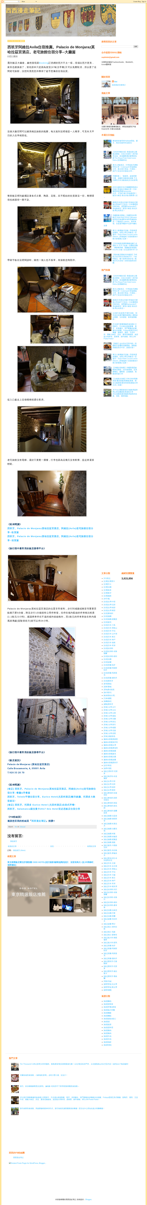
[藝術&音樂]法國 (110, 757)
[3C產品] (107, 578)
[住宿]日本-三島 (109, 625)
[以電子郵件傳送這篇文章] (8, 56)
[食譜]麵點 (107, 1016)
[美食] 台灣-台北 (110, 710)
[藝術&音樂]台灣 (110, 745)
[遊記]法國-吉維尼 (110, 910)
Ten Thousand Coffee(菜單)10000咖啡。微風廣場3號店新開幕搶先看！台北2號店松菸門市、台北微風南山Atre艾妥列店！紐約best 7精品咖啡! (74, 1064)
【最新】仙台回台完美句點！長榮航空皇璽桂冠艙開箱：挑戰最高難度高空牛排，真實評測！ (125, 345)
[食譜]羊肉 (107, 1039)
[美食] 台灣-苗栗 (110, 733)
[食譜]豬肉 (107, 1033)
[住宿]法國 (107, 659)
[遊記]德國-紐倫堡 (110, 836)
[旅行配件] (107, 692)
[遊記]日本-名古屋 (110, 866)
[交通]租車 (107, 590)
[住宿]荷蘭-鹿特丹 (110, 678)
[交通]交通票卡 (109, 581)
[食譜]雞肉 (107, 1030)
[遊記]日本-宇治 (109, 872)
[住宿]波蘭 (107, 662)
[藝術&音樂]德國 (110, 751)
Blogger (88, 1199)
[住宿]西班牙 (108, 681)
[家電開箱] (107, 684)
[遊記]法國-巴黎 (109, 913)
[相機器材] (107, 701)
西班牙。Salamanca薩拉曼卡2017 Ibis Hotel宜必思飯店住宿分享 (43, 809)
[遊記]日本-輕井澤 (110, 886)
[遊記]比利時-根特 (110, 902)
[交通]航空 (107, 593)
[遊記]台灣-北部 (109, 784)
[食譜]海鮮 (107, 1042)
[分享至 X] (12, 56)
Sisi (115, 82)
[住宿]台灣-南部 (109, 607)
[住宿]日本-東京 (109, 637)
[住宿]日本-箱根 (109, 642)
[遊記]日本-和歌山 (110, 869)
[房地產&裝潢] (109, 689)
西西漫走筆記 (23, 10)
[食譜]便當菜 (108, 1004)
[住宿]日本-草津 (109, 645)
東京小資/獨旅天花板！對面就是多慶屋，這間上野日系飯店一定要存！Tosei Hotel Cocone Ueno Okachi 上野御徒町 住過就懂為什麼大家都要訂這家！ (125, 235)
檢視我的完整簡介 (119, 85)
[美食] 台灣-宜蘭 (110, 719)
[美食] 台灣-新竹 (110, 724)
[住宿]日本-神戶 (109, 640)
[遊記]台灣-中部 (109, 781)
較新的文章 (12, 846)
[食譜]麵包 (107, 1001)
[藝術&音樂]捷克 (110, 754)
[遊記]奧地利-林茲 (110, 803)
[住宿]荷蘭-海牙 (109, 665)
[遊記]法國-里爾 (109, 916)
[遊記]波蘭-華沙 (109, 924)
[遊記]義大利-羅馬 (110, 942)
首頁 (52, 846)
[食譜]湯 (107, 1022)
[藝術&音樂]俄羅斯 (111, 739)
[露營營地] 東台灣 (110, 987)
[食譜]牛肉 (107, 1036)
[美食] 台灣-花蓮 (110, 730)
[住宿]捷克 (107, 622)
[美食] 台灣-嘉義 (110, 716)
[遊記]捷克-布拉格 (110, 850)
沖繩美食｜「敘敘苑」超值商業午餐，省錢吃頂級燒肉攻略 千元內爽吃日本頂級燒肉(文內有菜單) (125, 178)
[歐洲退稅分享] (109, 695)
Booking (44, 63)
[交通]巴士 (107, 584)
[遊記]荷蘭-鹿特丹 (110, 958)
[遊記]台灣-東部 (109, 790)
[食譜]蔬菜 (107, 1024)
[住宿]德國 (107, 616)
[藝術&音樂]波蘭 (110, 760)
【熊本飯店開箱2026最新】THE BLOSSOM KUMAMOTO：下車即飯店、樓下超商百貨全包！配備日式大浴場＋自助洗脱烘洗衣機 (125, 259)
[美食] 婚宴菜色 (109, 736)
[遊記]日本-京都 (109, 863)
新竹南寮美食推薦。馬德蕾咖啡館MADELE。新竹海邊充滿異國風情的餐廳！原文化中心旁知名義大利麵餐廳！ (62, 1108)
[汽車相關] (107, 698)
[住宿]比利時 (108, 648)
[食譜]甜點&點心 (110, 1019)
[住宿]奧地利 (108, 613)
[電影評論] (107, 981)
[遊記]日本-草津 (109, 883)
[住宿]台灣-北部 (109, 605)
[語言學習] (107, 765)
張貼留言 (13, 841)
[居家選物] (107, 687)
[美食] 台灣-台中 (110, 707)
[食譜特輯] (107, 1045)
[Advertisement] (32, 923)
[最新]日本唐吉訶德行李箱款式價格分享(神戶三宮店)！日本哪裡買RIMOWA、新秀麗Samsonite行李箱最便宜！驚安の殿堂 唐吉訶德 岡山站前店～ (125, 206)
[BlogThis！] (10, 56)
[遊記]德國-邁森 (109, 842)
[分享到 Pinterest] (16, 56)
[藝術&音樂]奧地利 (111, 748)
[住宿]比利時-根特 (110, 656)
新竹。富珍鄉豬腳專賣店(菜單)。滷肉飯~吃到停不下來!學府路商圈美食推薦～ (49, 1086)
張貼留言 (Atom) (19, 850)
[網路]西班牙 (108, 704)
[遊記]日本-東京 (109, 878)
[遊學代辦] (107, 768)
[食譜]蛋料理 (108, 1027)
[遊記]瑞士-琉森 (109, 932)
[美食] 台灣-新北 (110, 722)
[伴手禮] (107, 599)
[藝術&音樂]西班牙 (111, 762)
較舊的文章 (91, 846)
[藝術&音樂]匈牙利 (111, 742)
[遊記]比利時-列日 (110, 889)
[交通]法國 (107, 587)
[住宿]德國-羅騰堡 (110, 619)
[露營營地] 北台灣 (110, 984)
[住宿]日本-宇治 (109, 631)
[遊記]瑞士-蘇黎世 (110, 935)
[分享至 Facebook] (14, 56)
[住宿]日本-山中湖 (110, 634)
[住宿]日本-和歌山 (110, 628)
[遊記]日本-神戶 (109, 881)
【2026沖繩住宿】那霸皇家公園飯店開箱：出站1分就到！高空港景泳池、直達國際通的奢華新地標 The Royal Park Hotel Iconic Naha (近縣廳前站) (125, 156)
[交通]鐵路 (107, 596)
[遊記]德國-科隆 (109, 834)
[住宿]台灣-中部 (109, 602)
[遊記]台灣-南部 (109, 787)
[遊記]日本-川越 (109, 875)
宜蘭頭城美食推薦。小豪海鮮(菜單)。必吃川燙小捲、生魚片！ (44, 1075)
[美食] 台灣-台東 (110, 713)
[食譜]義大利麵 (109, 1010)
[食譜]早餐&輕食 (110, 1007)
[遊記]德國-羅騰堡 (110, 839)
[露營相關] (107, 990)
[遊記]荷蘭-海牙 (109, 946)
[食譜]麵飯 (107, 1013)
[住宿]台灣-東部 (109, 610)
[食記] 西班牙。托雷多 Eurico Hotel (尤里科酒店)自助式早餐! (41, 805)
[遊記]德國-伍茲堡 (110, 816)
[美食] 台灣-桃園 (110, 727)
